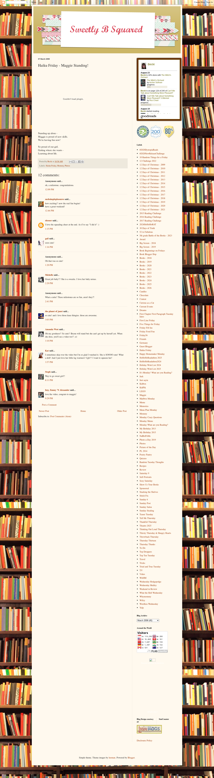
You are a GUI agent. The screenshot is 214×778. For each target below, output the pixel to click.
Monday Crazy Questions (151, 417)
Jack (141, 376)
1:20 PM (49, 264)
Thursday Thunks (147, 544)
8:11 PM (49, 380)
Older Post (122, 410)
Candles (143, 291)
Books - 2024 (145, 280)
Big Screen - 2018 (148, 243)
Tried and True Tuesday (150, 566)
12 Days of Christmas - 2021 (152, 209)
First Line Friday (147, 320)
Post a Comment (49, 404)
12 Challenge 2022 (148, 160)
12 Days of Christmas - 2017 (152, 194)
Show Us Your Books (149, 484)
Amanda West (51, 329)
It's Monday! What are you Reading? (156, 372)
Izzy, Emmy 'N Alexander (57, 390)
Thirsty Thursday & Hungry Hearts (155, 532)
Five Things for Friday (150, 324)
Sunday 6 (144, 499)
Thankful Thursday (148, 521)
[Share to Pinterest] (82, 161)
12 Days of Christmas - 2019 (152, 201)
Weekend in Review (148, 588)
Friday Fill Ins (146, 327)
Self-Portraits (145, 476)
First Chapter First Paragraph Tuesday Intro (156, 315)
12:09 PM (49, 189)
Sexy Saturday (146, 480)
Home (83, 410)
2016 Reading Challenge (150, 216)
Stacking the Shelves (149, 491)
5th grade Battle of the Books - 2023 (156, 235)
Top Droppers (146, 551)
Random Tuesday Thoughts (152, 462)
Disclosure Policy (144, 740)
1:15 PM (49, 228)
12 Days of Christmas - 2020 (152, 205)
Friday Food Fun (147, 331)
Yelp (142, 607)
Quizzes (143, 458)
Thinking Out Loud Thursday (153, 529)
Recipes (143, 465)
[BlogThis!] (73, 161)
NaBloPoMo (145, 435)
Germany (144, 342)
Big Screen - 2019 (148, 246)
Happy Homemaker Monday (152, 353)
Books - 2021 (145, 269)
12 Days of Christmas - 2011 (152, 172)
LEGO (143, 391)
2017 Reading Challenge (150, 220)
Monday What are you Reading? (154, 424)
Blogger (131, 757)
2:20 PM (49, 283)
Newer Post (44, 410)
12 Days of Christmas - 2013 (152, 179)
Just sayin (144, 380)
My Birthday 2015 (148, 432)
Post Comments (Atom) (60, 416)
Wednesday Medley (148, 585)
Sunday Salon (146, 506)
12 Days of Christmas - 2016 (152, 190)
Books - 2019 (145, 261)
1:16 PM (49, 246)
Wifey (142, 600)
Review (143, 469)
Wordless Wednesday (149, 603)
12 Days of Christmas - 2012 (152, 175)
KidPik (143, 387)
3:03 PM (49, 319)
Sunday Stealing (147, 510)
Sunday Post (145, 503)
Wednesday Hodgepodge (150, 581)
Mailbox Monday (147, 398)
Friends (143, 338)
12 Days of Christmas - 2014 (152, 183)
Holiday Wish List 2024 (150, 365)
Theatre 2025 (145, 525)
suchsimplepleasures (54, 199)
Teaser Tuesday (146, 514)
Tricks (142, 562)
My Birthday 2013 (148, 428)
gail (47, 238)
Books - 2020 (145, 265)
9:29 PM (49, 398)
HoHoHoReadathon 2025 (151, 357)
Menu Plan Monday (148, 409)
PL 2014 (143, 450)
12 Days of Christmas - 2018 (152, 198)
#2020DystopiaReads (149, 149)
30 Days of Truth (147, 228)
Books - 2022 (145, 272)
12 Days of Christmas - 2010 (152, 168)
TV (141, 570)
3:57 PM (49, 362)
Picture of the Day (148, 447)
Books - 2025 (145, 284)
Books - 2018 (145, 257)
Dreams (143, 310)
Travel (142, 559)
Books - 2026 (145, 287)
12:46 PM (49, 210)
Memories (144, 406)
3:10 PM (49, 340)
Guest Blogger (146, 346)
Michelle (49, 274)
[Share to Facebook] (79, 161)
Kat (47, 350)
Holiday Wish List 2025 (150, 368)
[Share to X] (76, 161)
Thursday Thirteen (148, 540)
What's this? (152, 712)
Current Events (146, 306)
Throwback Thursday (149, 536)
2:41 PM (49, 301)
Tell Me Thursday (147, 518)
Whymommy (145, 596)
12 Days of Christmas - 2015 (152, 187)
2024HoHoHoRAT (148, 224)
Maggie (143, 394)
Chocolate (144, 295)
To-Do (142, 547)
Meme (142, 402)
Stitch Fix (144, 495)
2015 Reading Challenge (150, 213)
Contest (143, 298)
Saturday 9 (144, 473)
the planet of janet (54, 311)
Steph (48, 371)
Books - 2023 (145, 276)
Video (142, 574)
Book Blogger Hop (148, 254)
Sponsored (144, 488)
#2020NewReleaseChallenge (152, 153)
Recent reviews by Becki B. (152, 663)
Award (142, 239)
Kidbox (143, 383)
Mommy (60, 165)
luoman (112, 757)
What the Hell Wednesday (151, 592)
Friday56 (144, 335)
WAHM (143, 577)
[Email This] (70, 161)
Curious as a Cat (147, 302)
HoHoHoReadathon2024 (150, 361)
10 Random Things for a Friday (154, 157)
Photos (67, 165)
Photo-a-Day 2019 (148, 439)
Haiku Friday (51, 165)
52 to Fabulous (146, 231)
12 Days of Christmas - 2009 (152, 164)
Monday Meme (146, 421)
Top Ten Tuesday (147, 555)
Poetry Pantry (146, 454)
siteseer (48, 220)
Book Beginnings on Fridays (152, 250)
